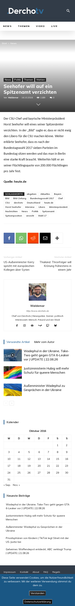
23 (66, 465)
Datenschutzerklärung (37, 601)
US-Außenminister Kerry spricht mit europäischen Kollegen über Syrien (19, 265)
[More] (57, 238)
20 (39, 465)
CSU (7, 202)
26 (28, 472)
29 (57, 472)
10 (8, 459)
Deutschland (33, 202)
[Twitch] (49, 326)
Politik (17, 79)
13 (39, 459)
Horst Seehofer (13, 207)
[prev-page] (6, 403)
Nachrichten (11, 211)
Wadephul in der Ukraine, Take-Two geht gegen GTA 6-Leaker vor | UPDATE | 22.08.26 (46, 355)
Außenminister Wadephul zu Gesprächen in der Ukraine (34, 528)
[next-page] (11, 403)
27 (39, 472)
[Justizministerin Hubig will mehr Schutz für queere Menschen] (13, 372)
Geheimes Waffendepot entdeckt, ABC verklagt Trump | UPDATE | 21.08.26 (38, 551)
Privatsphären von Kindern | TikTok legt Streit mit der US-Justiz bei (37, 539)
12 (28, 459)
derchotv (18, 202)
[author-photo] (37, 300)
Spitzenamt (48, 211)
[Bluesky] (57, 326)
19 (28, 465)
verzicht (30, 215)
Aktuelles (45, 194)
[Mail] (34, 326)
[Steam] (41, 326)
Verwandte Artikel (18, 342)
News (13, 43)
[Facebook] (9, 238)
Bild (7, 198)
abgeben (31, 194)
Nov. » (16, 485)
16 (66, 459)
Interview (30, 207)
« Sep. (7, 485)
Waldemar (13, 97)
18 (18, 465)
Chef (60, 198)
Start (4, 43)
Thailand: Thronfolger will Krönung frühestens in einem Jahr (55, 265)
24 (8, 472)
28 (48, 472)
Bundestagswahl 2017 (42, 198)
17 (8, 465)
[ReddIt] (33, 238)
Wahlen (40, 79)
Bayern (57, 194)
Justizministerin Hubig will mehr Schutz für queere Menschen (35, 517)
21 (48, 465)
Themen (28, 79)
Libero (42, 207)
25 (18, 472)
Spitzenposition (13, 215)
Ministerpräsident (58, 207)
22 (57, 465)
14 (48, 459)
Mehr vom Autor (44, 342)
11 (18, 459)
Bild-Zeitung (19, 198)
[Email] (45, 238)
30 (66, 472)
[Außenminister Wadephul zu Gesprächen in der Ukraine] (13, 390)
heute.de (48, 202)
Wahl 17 (42, 215)
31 (8, 479)
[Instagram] (26, 326)
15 (57, 459)
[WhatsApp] (21, 238)
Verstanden (37, 593)
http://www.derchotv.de (37, 311)
